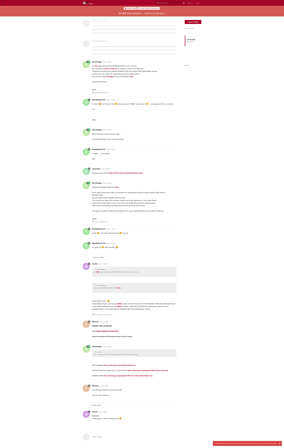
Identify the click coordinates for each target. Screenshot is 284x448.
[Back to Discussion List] (3, 3)
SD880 (119, 304)
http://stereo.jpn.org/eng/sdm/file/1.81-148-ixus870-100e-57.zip (128, 376)
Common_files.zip (110, 69)
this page (109, 76)
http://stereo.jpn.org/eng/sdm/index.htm (120, 365)
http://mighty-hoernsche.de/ (107, 331)
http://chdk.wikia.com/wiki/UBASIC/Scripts (126, 173)
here (131, 76)
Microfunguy (101, 269)
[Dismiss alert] (279, 443)
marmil (99, 352)
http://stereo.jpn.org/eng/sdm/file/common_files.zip (147, 370)
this (96, 66)
